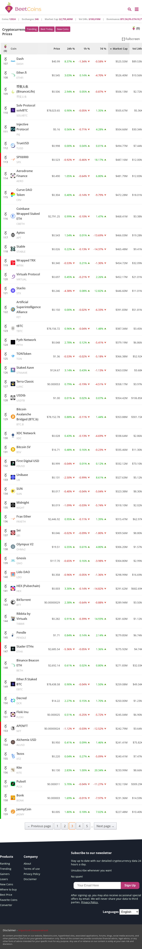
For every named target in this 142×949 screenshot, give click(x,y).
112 (5, 148)
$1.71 (56, 635)
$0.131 (56, 477)
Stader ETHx (25, 648)
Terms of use (32, 868)
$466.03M (122, 235)
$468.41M (122, 216)
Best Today (47, 29)
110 (5, 112)
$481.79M (122, 176)
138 (5, 549)
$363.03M (122, 370)
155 (5, 758)
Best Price (6, 894)
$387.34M (122, 328)
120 (5, 279)
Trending (32, 29)
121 (5, 293)
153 (5, 731)
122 (5, 312)
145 (5, 637)
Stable (21, 248)
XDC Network (26, 435)
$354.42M (122, 398)
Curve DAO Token (24, 195)
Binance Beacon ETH (27, 665)
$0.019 (56, 505)
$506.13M (122, 91)
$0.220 (56, 756)
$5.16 (56, 129)
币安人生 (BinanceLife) (25, 91)
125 (5, 358)
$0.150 (56, 309)
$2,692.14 (54, 665)
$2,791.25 (54, 216)
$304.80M (122, 561)
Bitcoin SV (23, 449)
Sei (18, 532)
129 (5, 419)
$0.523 (56, 159)
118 (5, 251)
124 (5, 344)
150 (5, 703)
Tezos (20, 756)
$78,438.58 (53, 684)
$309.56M (122, 533)
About (27, 863)
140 (5, 577)
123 (5, 331)
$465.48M (122, 249)
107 (5, 63)
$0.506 (56, 91)
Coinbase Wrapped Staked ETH (28, 216)
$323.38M (122, 491)
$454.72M (122, 263)
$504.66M (122, 129)
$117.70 (55, 561)
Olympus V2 (24, 546)
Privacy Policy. (89, 902)
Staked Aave (25, 370)
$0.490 (56, 176)
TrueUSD (22, 145)
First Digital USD (27, 463)
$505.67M (122, 110)
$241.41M (122, 742)
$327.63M (122, 477)
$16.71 (56, 449)
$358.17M (122, 384)
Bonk (20, 797)
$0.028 (56, 436)
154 (5, 744)
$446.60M (122, 291)
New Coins (63, 29)
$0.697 (56, 277)
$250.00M (122, 701)
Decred (21, 700)
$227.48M (122, 812)
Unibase (22, 477)
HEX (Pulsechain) (28, 588)
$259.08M (122, 684)
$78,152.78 (53, 417)
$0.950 (56, 742)
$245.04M (122, 714)
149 (5, 686)
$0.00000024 (52, 728)
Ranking (5, 863)
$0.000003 (53, 798)
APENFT (22, 728)
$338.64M (122, 436)
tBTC (19, 328)
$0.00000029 (52, 602)
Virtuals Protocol (28, 276)
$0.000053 (53, 384)
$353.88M (122, 417)
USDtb (21, 397)
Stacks (21, 290)
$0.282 (56, 619)
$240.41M (122, 756)
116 (5, 218)
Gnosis (21, 560)
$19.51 (56, 547)
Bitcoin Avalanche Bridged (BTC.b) (27, 416)
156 (5, 772)
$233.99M (122, 770)
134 (5, 493)
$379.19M (122, 342)
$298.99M (122, 574)
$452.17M (122, 277)
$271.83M (122, 665)
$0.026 (56, 249)
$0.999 (56, 463)
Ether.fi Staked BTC (26, 684)
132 (5, 466)
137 (5, 535)
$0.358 (56, 574)
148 (5, 667)
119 (5, 265)
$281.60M (122, 619)
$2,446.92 (54, 519)
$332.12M (122, 463)
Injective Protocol (22, 129)
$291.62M (122, 588)
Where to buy (8, 889)
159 (5, 814)
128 (5, 400)
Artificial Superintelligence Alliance (28, 309)
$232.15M (122, 784)
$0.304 (56, 195)
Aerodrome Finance (24, 176)
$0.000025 (53, 714)
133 (5, 479)
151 (5, 717)
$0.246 (56, 291)
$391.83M (122, 309)
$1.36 (56, 356)
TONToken (23, 356)
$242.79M (122, 728)
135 (5, 507)
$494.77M (122, 146)
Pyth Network (26, 342)
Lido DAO (23, 574)
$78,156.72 (53, 328)
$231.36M (122, 798)
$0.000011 (53, 784)
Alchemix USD (26, 742)
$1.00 (56, 398)
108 (5, 77)
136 (5, 521)
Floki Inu (22, 714)
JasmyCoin (23, 811)
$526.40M (122, 75)
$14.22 (56, 701)
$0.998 (56, 146)
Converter (6, 905)
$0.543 (56, 235)
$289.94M (122, 602)
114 (5, 178)
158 (5, 800)
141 (5, 591)
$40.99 (56, 61)
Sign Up (130, 885)
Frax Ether (23, 518)
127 (5, 386)
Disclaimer (30, 879)
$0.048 (56, 342)
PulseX (21, 783)
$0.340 (56, 263)
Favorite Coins (8, 900)
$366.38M (122, 356)
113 (5, 162)
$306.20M (122, 547)
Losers (4, 879)
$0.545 (56, 75)
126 (5, 372)
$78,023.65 (53, 110)
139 (5, 563)
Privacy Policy (32, 874)
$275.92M (122, 649)
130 (5, 438)
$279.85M (122, 635)
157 (5, 786)
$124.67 (55, 370)
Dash (20, 61)
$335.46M (122, 449)
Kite (19, 769)
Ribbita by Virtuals (23, 619)
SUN (19, 491)
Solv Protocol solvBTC (25, 110)
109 (5, 94)
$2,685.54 (54, 649)
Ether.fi (21, 75)
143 (5, 604)
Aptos (20, 235)
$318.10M (122, 505)
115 (5, 197)
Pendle (21, 635)
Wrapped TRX (26, 262)
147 (5, 651)
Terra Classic (25, 383)
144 (5, 621)
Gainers (5, 874)
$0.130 (56, 770)
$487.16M (122, 159)
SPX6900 (22, 159)
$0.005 (56, 812)
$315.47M (122, 519)
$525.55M (122, 61)
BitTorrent (23, 602)
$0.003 (56, 588)
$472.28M (122, 195)
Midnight (22, 505)
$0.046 (56, 533)
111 (5, 131)
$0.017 (56, 491)
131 (5, 452)
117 (5, 237)
